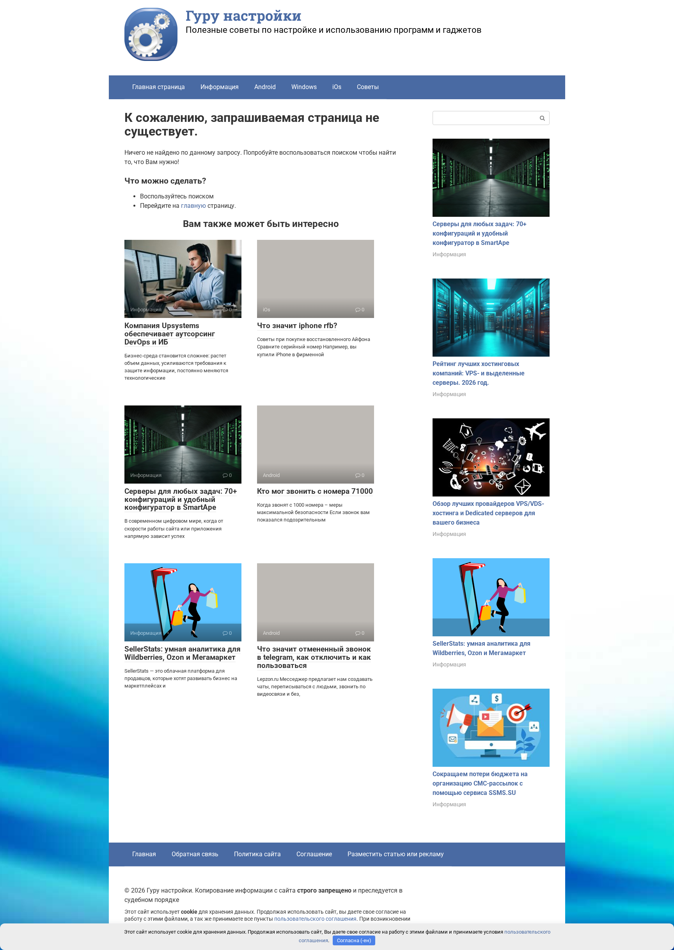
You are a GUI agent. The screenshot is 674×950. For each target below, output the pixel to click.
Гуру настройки (244, 15)
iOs (336, 87)
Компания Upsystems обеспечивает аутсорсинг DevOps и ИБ (169, 333)
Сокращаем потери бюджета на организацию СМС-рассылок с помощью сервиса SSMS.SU (480, 783)
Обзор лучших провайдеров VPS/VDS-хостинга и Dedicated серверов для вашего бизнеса (488, 513)
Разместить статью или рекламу (396, 854)
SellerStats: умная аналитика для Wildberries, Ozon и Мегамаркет (182, 653)
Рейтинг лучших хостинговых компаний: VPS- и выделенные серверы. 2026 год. (479, 373)
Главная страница (158, 87)
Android (265, 87)
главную (193, 205)
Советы (368, 87)
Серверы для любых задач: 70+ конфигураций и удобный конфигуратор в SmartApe (180, 499)
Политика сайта (257, 854)
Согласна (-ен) (354, 940)
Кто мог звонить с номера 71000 (315, 491)
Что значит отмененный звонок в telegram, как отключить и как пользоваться (314, 657)
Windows (304, 87)
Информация (219, 87)
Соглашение (314, 854)
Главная (144, 854)
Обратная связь (195, 854)
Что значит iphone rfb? (297, 325)
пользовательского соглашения (315, 919)
